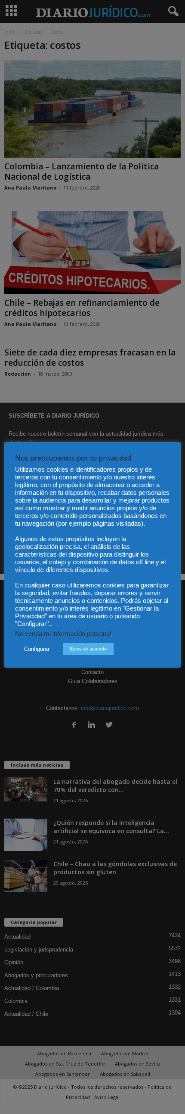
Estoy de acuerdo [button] (88, 648)
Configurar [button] (36, 649)
